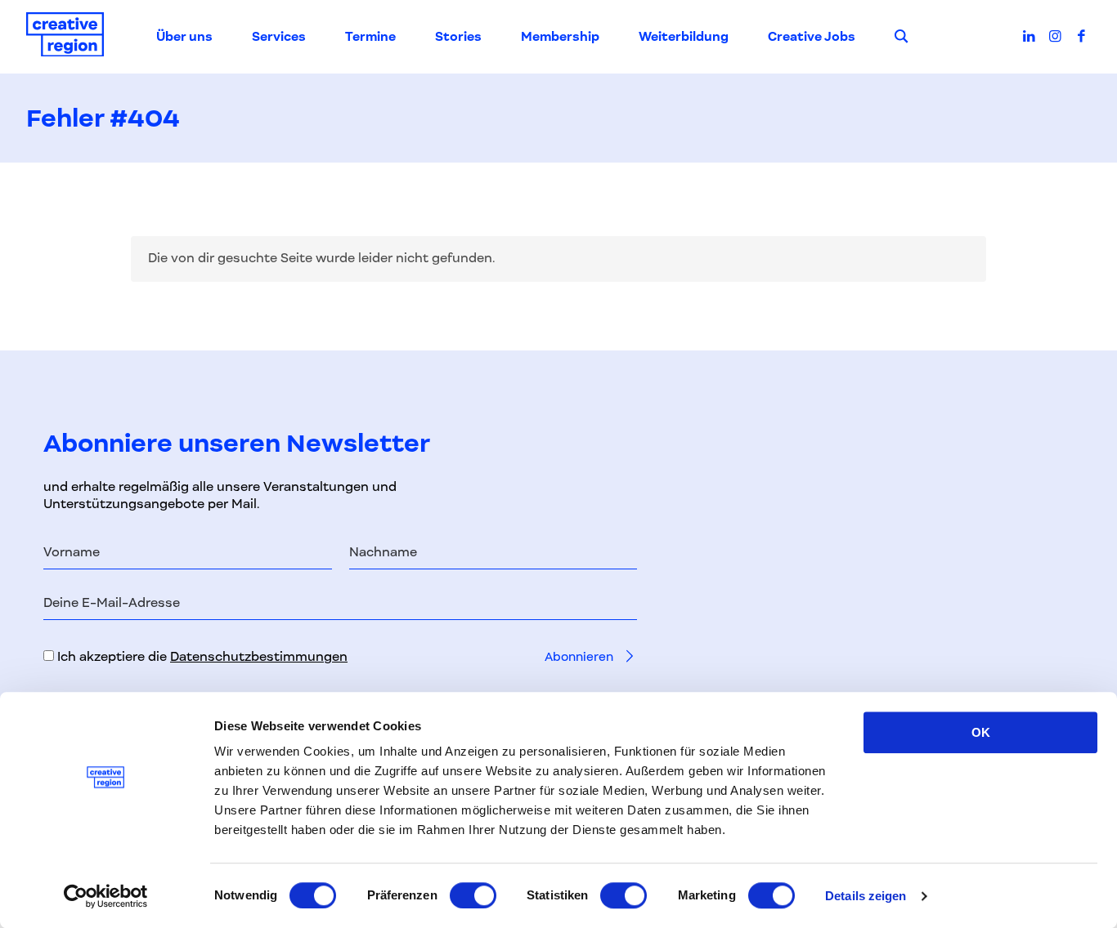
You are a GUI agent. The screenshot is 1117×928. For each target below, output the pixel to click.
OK (980, 732)
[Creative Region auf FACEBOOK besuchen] (1081, 36)
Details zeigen (865, 896)
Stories (458, 36)
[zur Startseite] (65, 37)
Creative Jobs (811, 36)
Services (279, 36)
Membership (560, 36)
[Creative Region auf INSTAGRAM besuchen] (1055, 36)
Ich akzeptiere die (201, 656)
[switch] (473, 895)
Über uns (184, 36)
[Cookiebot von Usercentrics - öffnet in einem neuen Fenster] (105, 896)
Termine (370, 36)
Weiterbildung (684, 36)
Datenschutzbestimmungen (259, 656)
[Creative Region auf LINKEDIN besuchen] (1029, 36)
